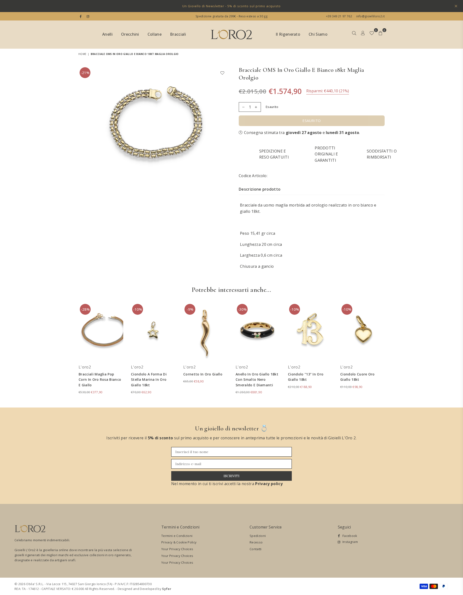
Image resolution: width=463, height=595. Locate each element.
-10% (137, 309)
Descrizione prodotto (259, 189)
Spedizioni (258, 536)
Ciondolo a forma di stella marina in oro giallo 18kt (149, 379)
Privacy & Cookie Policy (179, 542)
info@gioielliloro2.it (370, 16)
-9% (190, 309)
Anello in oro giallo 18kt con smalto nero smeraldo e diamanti (257, 379)
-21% (85, 72)
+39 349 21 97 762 (339, 16)
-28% (85, 309)
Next (391, 351)
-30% (242, 309)
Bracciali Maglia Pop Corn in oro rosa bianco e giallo (100, 379)
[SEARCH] (354, 34)
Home (82, 54)
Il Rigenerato (288, 34)
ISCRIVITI (231, 476)
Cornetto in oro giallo (202, 374)
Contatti (256, 549)
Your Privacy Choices (177, 549)
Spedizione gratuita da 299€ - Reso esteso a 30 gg (231, 16)
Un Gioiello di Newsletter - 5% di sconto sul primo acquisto (231, 6)
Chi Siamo (318, 34)
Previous (72, 351)
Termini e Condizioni (176, 536)
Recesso (256, 542)
